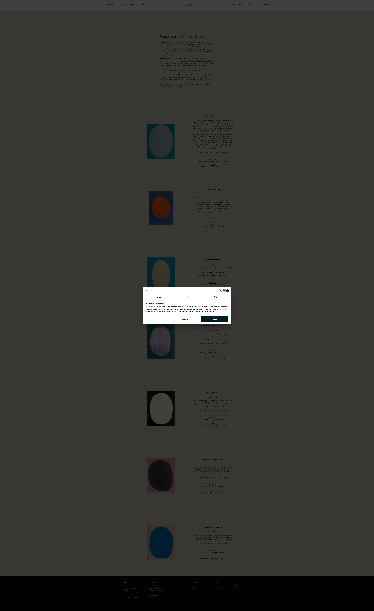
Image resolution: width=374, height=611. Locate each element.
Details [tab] (187, 297)
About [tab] (216, 297)
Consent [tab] (158, 297)
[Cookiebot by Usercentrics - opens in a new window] (220, 290)
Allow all (215, 319)
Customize (185, 319)
